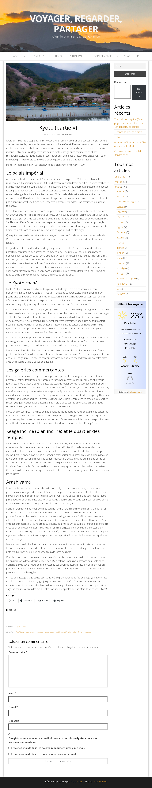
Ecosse (120, 222)
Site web (13, 720)
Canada (121, 206)
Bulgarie (121, 196)
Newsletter (131, 56)
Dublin (117, 137)
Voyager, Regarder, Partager (76, 23)
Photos (118, 181)
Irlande (120, 247)
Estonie (120, 237)
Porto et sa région (126, 278)
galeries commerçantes (34, 632)
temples (88, 632)
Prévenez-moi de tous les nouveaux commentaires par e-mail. (48, 748)
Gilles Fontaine (66, 135)
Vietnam (121, 294)
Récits (24, 626)
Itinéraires (119, 176)
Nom (12, 693)
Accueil (18, 56)
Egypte (120, 227)
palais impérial (61, 632)
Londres (121, 263)
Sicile (119, 288)
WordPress (76, 781)
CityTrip (120, 217)
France (120, 242)
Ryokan (80, 632)
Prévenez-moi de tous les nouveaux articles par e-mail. (43, 754)
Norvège (121, 268)
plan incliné (72, 632)
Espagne (121, 232)
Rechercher (121, 82)
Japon (18, 626)
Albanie (120, 191)
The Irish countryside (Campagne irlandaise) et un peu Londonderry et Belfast (128, 123)
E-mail (13, 707)
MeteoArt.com (135, 392)
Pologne (121, 273)
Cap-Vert (121, 212)
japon (47, 632)
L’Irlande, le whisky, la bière (128, 132)
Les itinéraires (77, 56)
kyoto (52, 632)
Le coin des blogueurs (105, 56)
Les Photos (56, 56)
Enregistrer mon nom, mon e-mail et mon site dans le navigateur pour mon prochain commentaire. (53, 740)
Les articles (37, 56)
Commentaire (17, 652)
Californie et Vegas (126, 201)
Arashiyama (20, 632)
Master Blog (100, 781)
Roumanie (122, 283)
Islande (120, 252)
